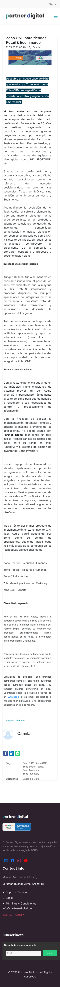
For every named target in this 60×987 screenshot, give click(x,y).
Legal (9, 897)
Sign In (52, 4)
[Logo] (25, 16)
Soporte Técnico (16, 892)
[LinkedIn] (5, 860)
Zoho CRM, (29, 763)
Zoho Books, (30, 766)
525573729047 (14, 915)
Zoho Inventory (31, 773)
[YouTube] (25, 860)
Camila (36, 47)
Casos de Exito (31, 778)
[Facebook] (12, 860)
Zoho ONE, (42, 763)
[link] (5, 753)
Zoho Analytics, (32, 770)
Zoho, (41, 766)
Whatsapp (13, 696)
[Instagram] (19, 860)
